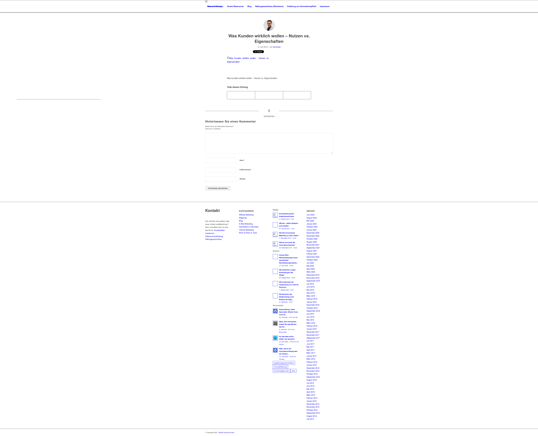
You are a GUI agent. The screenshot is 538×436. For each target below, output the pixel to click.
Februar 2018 (312, 325)
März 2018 (311, 323)
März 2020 (311, 271)
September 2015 (313, 377)
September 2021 (313, 247)
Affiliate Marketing (246, 214)
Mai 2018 (310, 319)
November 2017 (313, 335)
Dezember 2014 (313, 404)
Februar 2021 (312, 253)
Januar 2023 (311, 229)
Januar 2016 (311, 364)
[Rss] (331, 432)
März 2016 (311, 358)
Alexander (277, 47)
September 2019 (313, 280)
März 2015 (311, 395)
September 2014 (313, 413)
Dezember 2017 (313, 331)
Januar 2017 (311, 356)
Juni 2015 (310, 385)
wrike (293, 371)
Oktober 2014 (312, 410)
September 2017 (313, 337)
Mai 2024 (310, 220)
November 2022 (313, 235)
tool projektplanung (280, 367)
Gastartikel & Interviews (248, 226)
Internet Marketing (246, 229)
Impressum (209, 233)
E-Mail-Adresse (246, 169)
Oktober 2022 (312, 238)
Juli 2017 (310, 340)
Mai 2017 (310, 346)
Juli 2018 (310, 313)
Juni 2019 (310, 286)
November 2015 (313, 371)
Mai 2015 (310, 389)
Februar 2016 (312, 362)
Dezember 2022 (313, 232)
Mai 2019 (310, 289)
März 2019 (311, 295)
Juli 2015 (310, 383)
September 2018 (313, 310)
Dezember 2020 (313, 256)
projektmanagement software (284, 363)
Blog (241, 220)
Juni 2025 (310, 214)
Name (242, 160)
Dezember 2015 (313, 368)
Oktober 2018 (312, 308)
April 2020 (311, 268)
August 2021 (312, 250)
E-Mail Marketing (246, 223)
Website (242, 179)
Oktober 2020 (312, 259)
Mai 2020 (310, 265)
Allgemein (243, 217)
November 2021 (313, 244)
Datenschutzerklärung (214, 236)
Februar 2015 (312, 398)
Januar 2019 (311, 302)
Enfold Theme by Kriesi (226, 432)
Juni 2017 (310, 344)
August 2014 (312, 416)
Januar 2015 (311, 401)
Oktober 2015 (312, 373)
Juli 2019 (310, 283)
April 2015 (311, 392)
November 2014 (313, 406)
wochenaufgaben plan (281, 371)
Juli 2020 (310, 262)
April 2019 (311, 292)
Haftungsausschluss (213, 239)
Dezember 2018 (313, 304)
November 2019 (313, 277)
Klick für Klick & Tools (248, 232)
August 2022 (312, 241)
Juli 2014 (310, 419)
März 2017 (311, 352)
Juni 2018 (310, 316)
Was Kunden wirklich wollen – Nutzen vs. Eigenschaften (269, 38)
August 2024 (312, 217)
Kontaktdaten (219, 230)
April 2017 (311, 350)
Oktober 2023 (312, 226)
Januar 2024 (311, 223)
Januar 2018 (311, 329)
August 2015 (312, 379)
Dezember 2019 (313, 274)
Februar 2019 (312, 298)
